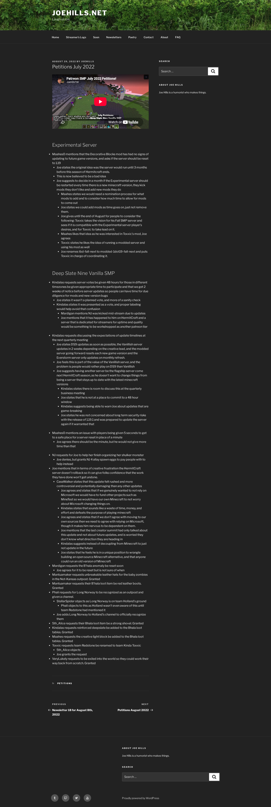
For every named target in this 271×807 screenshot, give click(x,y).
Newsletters (113, 37)
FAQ (177, 37)
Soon (96, 37)
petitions (64, 683)
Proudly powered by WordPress (140, 798)
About (164, 37)
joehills (87, 61)
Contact (149, 37)
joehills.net (79, 13)
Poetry (132, 37)
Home (55, 37)
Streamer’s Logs (76, 37)
